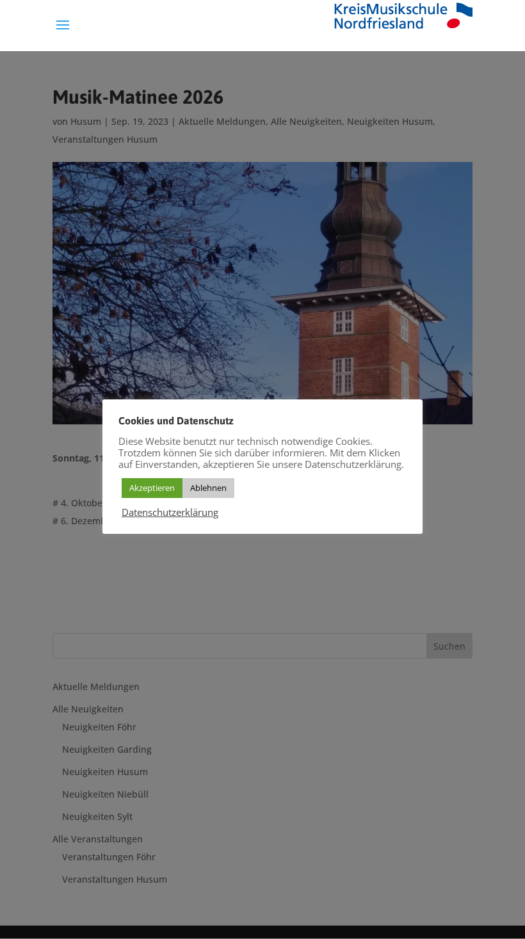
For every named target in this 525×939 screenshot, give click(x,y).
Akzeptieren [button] (152, 488)
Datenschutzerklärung (170, 512)
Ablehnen (208, 488)
